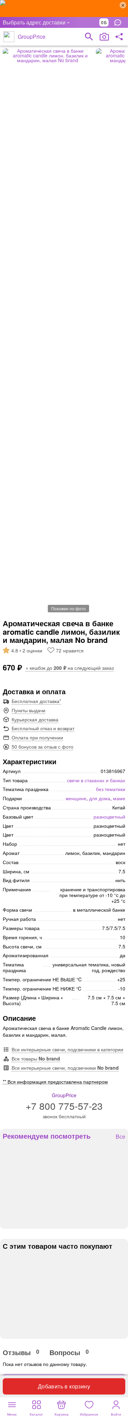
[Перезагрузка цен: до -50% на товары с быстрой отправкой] (64, 8)
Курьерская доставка (35, 719)
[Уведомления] (119, 22)
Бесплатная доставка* (36, 701)
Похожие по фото (68, 608)
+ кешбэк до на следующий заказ (70, 667)
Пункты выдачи (28, 710)
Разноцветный (109, 816)
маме (119, 798)
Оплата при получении (37, 737)
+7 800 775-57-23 (64, 1105)
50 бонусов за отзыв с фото (42, 746)
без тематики (110, 789)
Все (120, 1136)
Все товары (36, 1058)
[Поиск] (89, 37)
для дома (99, 798)
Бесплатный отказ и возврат (43, 728)
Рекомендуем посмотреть (46, 1136)
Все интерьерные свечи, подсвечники (65, 1067)
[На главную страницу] (9, 37)
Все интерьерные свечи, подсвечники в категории (67, 1049)
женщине (76, 798)
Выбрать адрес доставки (34, 22)
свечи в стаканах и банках (96, 780)
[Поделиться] (119, 37)
